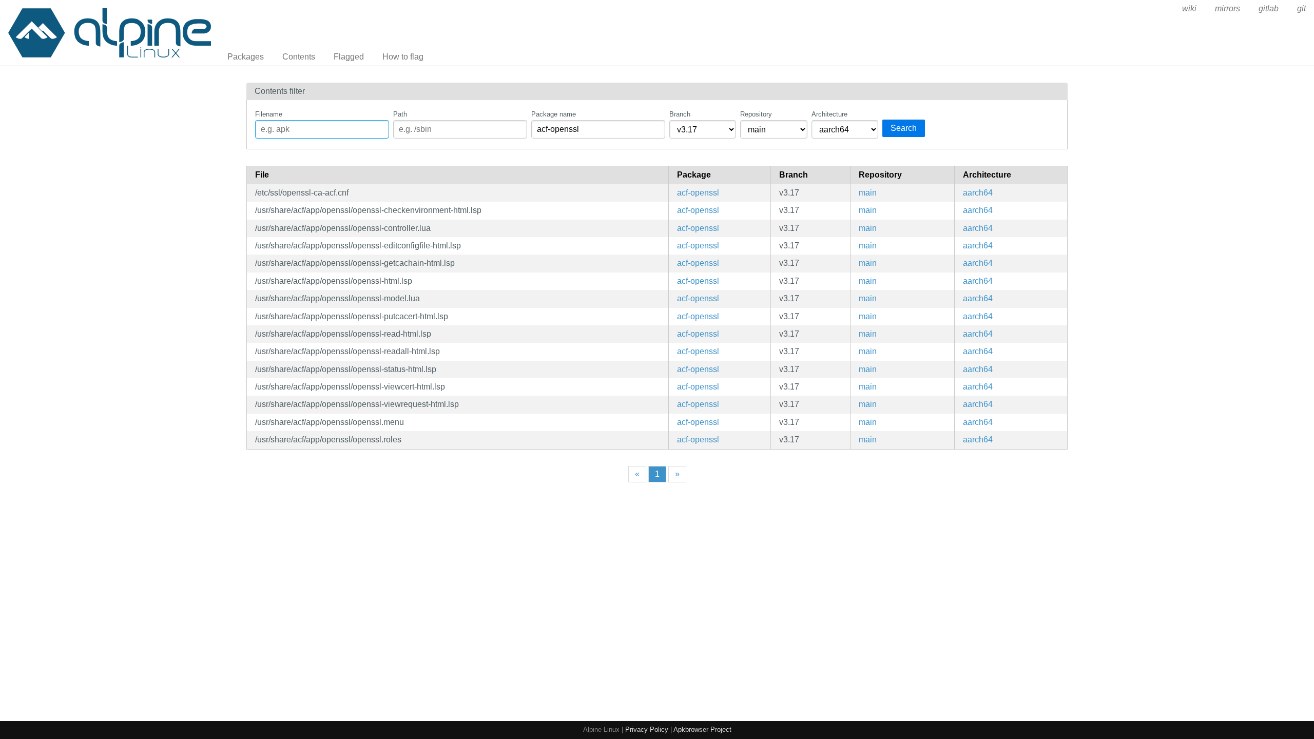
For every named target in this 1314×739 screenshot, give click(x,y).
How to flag (402, 56)
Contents (298, 56)
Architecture (829, 114)
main (868, 192)
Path (400, 114)
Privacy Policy (646, 729)
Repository (756, 114)
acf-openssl (698, 192)
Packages (245, 56)
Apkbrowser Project (702, 729)
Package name (553, 114)
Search (904, 128)
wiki (1189, 8)
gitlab (1269, 8)
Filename (268, 114)
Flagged (349, 56)
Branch (679, 114)
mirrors (1227, 8)
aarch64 (978, 192)
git (1301, 8)
